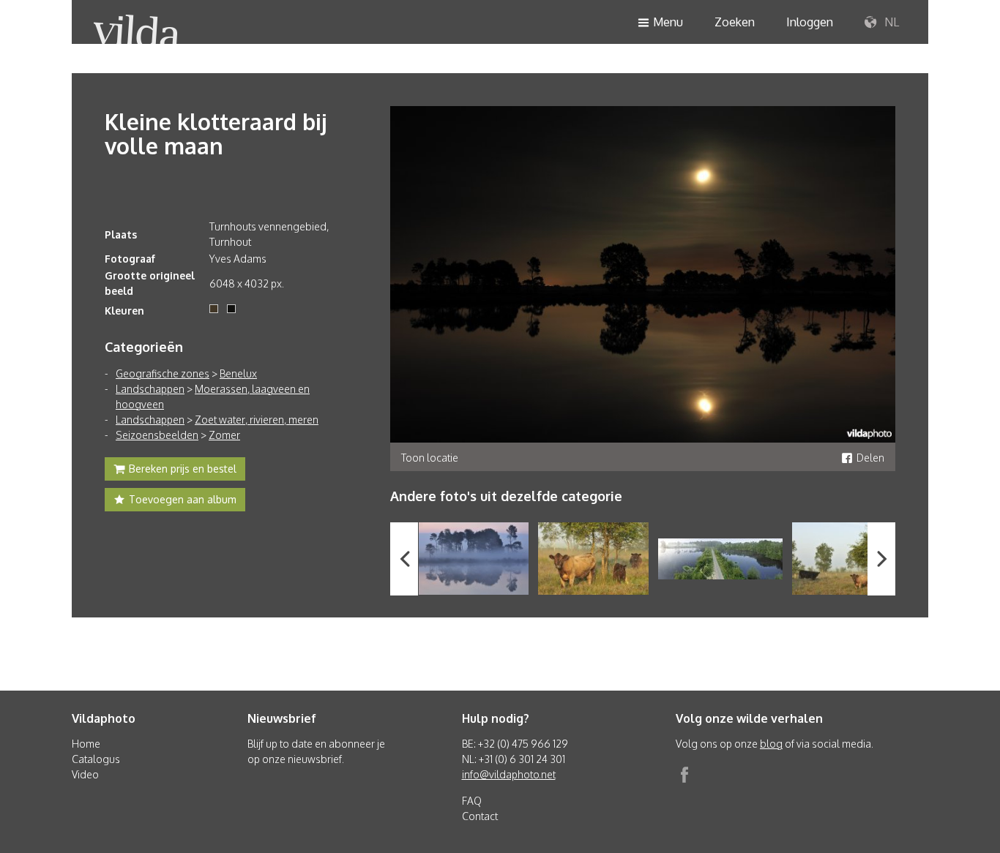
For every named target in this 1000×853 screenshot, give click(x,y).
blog (771, 743)
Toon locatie (429, 457)
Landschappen (150, 389)
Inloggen (809, 22)
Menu (668, 22)
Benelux (238, 373)
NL (890, 22)
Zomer (224, 435)
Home (86, 743)
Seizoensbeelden (157, 435)
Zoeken (734, 22)
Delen (870, 457)
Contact (480, 816)
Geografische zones (162, 373)
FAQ (472, 800)
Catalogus (96, 759)
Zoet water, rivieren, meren (256, 419)
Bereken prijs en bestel (182, 468)
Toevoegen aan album (182, 499)
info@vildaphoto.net (509, 774)
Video (85, 774)
